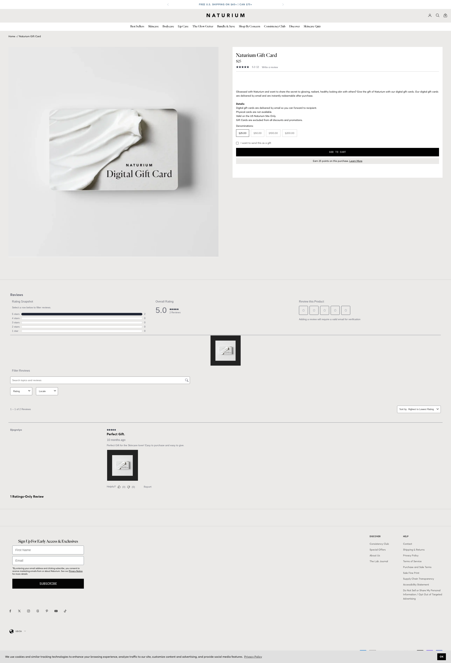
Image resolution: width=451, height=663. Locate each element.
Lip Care (183, 26)
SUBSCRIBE (48, 583)
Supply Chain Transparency (418, 578)
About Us (375, 555)
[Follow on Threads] (37, 611)
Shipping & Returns (414, 549)
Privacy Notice (76, 571)
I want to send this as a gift (256, 143)
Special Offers (378, 549)
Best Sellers (137, 26)
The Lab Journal (379, 561)
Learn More (355, 161)
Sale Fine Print (411, 573)
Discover (294, 26)
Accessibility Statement (416, 584)
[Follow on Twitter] (19, 611)
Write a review (270, 67)
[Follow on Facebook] (10, 611)
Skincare (153, 26)
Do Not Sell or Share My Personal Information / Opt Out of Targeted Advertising (422, 594)
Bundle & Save (226, 26)
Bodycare (168, 26)
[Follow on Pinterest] (47, 611)
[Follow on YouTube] (56, 611)
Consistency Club (274, 26)
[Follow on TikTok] (65, 611)
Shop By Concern (249, 26)
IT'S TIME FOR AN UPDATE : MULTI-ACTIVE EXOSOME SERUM (225, 4)
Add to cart (337, 152)
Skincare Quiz (312, 26)
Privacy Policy (410, 555)
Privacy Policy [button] (253, 656)
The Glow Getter (202, 26)
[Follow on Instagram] (28, 611)
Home (11, 36)
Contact (407, 543)
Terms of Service (412, 561)
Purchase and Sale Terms (417, 567)
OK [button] (442, 656)
